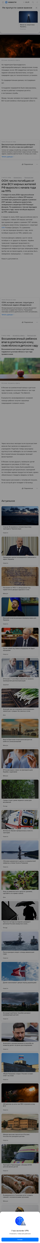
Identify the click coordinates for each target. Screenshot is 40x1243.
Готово (20, 1239)
